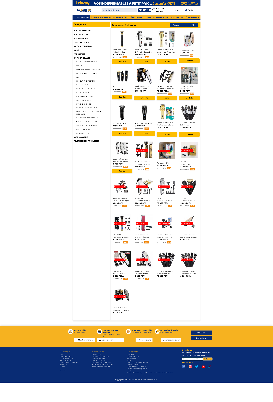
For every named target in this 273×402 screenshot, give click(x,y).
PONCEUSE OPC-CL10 (121, 123)
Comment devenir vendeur (136, 366)
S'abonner (208, 359)
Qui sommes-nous (66, 358)
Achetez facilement (133, 364)
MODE (76, 50)
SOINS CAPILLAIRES (83, 100)
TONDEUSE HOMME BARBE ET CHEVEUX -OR (165, 88)
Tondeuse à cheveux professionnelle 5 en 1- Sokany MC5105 (188, 273)
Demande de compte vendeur (137, 362)
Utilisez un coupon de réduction (102, 364)
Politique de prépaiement (100, 356)
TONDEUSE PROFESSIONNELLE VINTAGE (120, 237)
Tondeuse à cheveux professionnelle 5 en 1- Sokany (165, 273)
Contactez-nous (65, 356)
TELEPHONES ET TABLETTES (86, 141)
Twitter (62, 366)
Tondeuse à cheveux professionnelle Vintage (120, 52)
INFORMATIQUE (81, 38)
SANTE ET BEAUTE (82, 58)
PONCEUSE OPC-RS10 (143, 123)
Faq (61, 354)
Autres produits (83, 129)
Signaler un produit (98, 360)
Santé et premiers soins (86, 125)
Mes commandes (133, 356)
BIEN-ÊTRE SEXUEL (83, 85)
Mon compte (131, 354)
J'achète (122, 61)
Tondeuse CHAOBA (187, 50)
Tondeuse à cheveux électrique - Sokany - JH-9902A (120, 310)
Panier (129, 360)
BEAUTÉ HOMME (82, 92)
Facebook (63, 364)
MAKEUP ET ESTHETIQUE (85, 81)
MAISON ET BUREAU (83, 46)
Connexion (200, 333)
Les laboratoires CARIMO (87, 73)
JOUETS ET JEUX (81, 42)
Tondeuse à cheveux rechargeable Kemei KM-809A (120, 161)
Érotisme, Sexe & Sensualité (88, 69)
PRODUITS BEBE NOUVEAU (86, 108)
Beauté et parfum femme (87, 118)
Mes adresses (131, 358)
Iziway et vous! (96, 354)
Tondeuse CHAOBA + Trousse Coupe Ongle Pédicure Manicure (121, 200)
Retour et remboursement (101, 366)
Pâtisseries (79, 54)
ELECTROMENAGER (82, 31)
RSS (61, 368)
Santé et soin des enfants (87, 122)
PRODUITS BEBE (82, 133)
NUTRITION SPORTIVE (84, 96)
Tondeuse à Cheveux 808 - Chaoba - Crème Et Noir (188, 237)
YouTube (63, 371)
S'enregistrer (201, 338)
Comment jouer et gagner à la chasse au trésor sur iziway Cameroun (150, 373)
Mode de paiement (98, 358)
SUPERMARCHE (81, 137)
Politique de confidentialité (69, 362)
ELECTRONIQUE (81, 34)
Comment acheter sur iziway (101, 362)
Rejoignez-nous (65, 360)
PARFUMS (80, 77)
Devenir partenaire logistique (137, 368)
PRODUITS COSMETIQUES (86, 89)
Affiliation (130, 371)
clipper (115, 87)
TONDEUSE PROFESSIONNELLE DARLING (142, 200)
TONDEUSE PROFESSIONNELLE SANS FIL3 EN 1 (187, 200)
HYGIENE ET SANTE (83, 104)
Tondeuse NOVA (163, 163)
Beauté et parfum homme (87, 62)
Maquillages (82, 66)
